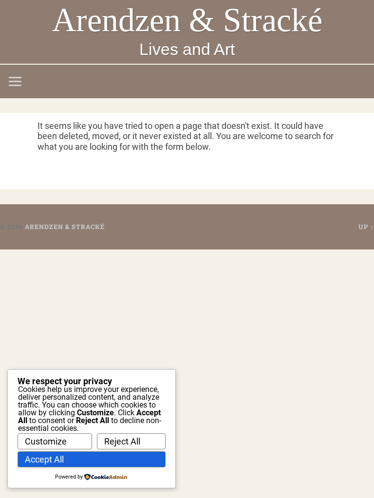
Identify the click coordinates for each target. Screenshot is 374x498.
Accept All (44, 459)
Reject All (122, 441)
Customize (46, 441)
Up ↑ (366, 227)
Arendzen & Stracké (187, 19)
